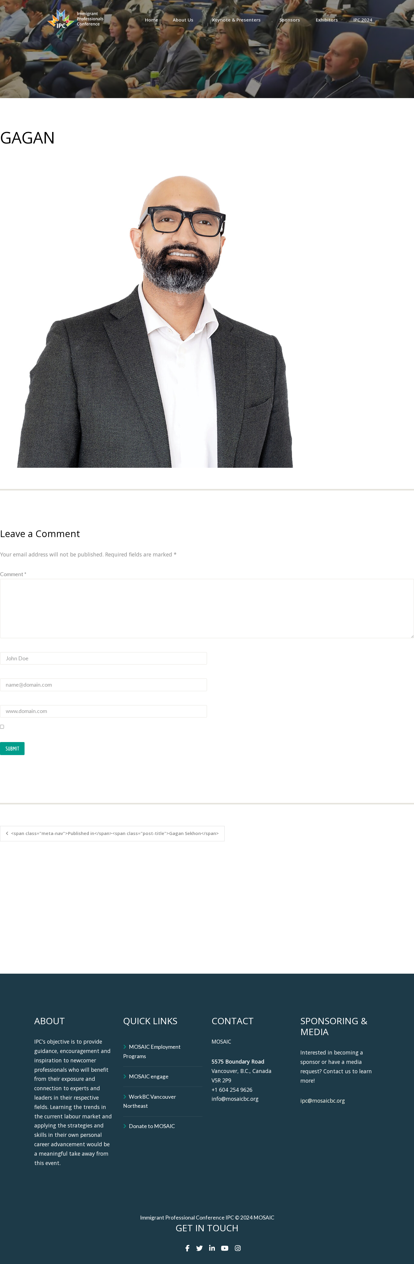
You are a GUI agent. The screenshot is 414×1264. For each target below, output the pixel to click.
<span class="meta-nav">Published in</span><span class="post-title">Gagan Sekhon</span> (115, 833)
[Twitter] (199, 1248)
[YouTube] (225, 1248)
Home (151, 20)
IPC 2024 (362, 20)
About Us (183, 20)
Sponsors (289, 20)
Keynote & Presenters (236, 20)
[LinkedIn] (212, 1248)
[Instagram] (238, 1248)
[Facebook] (187, 1248)
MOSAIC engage (149, 1076)
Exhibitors (327, 20)
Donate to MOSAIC (152, 1126)
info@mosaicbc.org (235, 1098)
